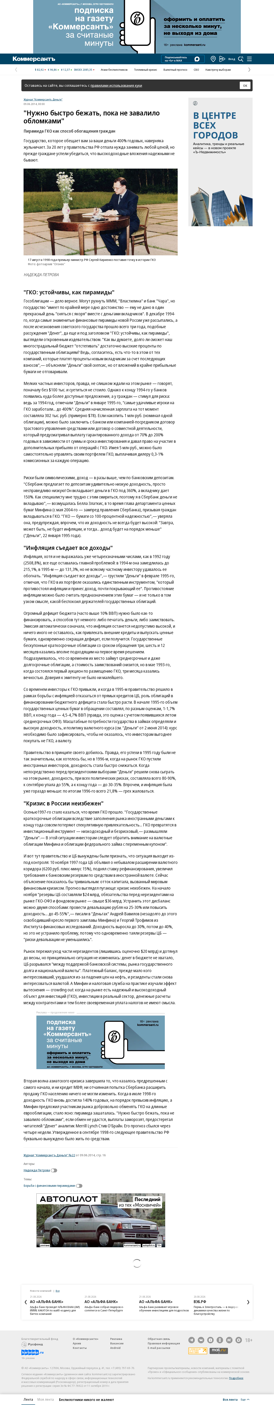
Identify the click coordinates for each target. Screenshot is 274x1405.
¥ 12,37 (65, 70)
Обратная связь (159, 1339)
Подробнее (236, 1378)
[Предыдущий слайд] (25, 1302)
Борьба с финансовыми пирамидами (49, 1185)
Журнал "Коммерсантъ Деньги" (43, 99)
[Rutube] (229, 1340)
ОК (245, 85)
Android (115, 1348)
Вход (231, 59)
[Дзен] (210, 1340)
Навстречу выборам (218, 70)
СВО (196, 70)
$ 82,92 (39, 70)
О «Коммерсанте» (85, 1339)
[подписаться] (55, 1170)
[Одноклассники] (220, 1340)
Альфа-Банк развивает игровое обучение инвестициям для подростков (164, 1308)
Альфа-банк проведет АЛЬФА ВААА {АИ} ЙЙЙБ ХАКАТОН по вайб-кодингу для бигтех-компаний (55, 1310)
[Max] (238, 1340)
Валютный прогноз (175, 70)
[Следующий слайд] (248, 1302)
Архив (77, 1343)
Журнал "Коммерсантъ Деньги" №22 (49, 1155)
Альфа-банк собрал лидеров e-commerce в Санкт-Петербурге (104, 1308)
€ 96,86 (52, 70)
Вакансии (117, 1343)
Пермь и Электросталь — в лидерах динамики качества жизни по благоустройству (216, 1310)
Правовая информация (164, 1343)
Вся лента (230, 1399)
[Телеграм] (191, 1340)
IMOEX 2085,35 (83, 70)
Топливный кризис (145, 70)
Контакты (80, 1348)
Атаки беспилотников (114, 70)
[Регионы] (213, 59)
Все (58, 1290)
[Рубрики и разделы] (249, 59)
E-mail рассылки (159, 1348)
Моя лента (45, 1399)
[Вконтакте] (201, 1340)
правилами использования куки (116, 85)
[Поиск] (241, 59)
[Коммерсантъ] (34, 59)
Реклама (116, 1339)
